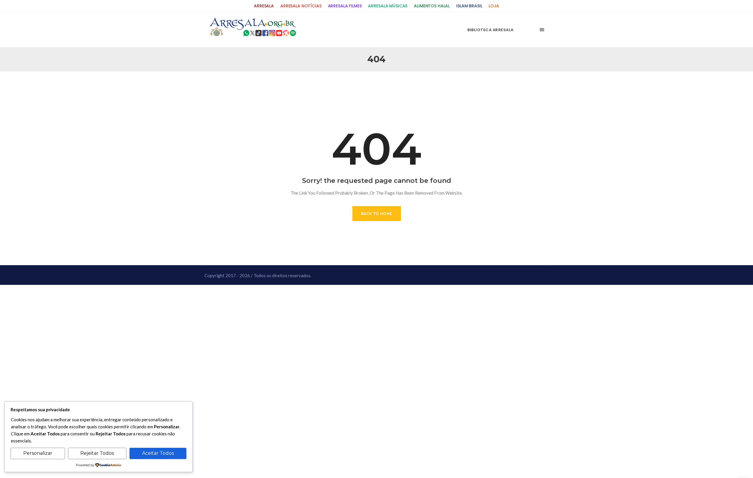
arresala (264, 6)
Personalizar (37, 453)
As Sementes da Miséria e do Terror (265, 85)
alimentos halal (432, 6)
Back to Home (376, 213)
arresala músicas (387, 6)
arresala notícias (300, 6)
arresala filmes (345, 6)
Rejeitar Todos (97, 453)
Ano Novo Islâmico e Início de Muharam (435, 85)
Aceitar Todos (158, 453)
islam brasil (469, 6)
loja (494, 6)
